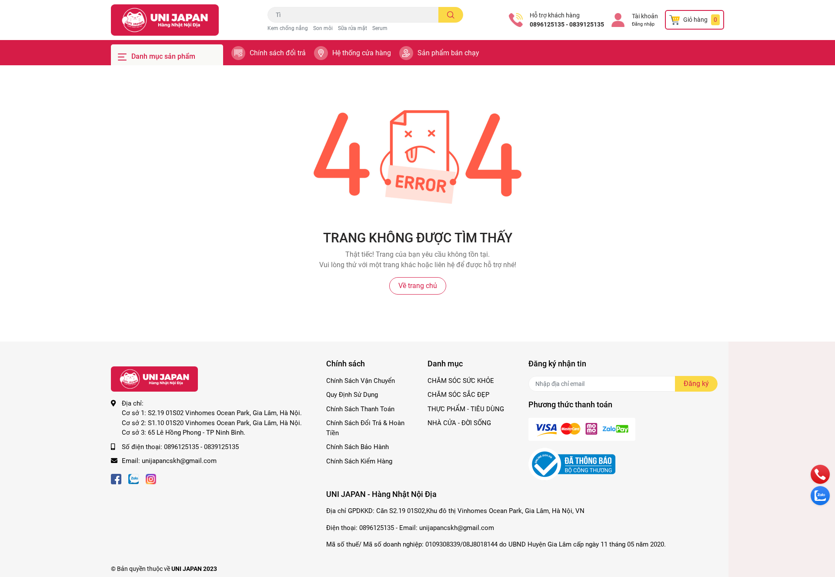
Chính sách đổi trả (278, 53)
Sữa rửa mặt (352, 28)
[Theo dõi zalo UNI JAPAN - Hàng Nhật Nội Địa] (133, 478)
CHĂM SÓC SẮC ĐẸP (458, 395)
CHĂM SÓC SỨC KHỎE (461, 381)
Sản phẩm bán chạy (448, 53)
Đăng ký (696, 383)
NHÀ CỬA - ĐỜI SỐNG (459, 423)
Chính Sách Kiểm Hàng (359, 461)
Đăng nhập (643, 24)
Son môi (323, 28)
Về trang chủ (417, 286)
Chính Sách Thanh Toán (360, 409)
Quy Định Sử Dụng (352, 395)
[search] (450, 15)
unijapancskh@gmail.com (179, 461)
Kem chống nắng (287, 28)
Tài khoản (645, 16)
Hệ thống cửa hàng (361, 53)
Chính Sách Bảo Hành (357, 447)
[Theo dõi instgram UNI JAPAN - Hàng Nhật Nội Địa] (151, 478)
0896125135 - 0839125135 (567, 24)
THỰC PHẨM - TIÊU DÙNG (466, 409)
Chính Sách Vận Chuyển (360, 381)
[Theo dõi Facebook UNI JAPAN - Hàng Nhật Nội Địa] (116, 478)
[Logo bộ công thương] (571, 463)
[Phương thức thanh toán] (581, 429)
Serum (379, 28)
